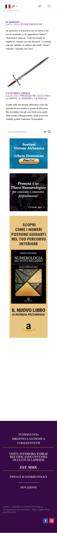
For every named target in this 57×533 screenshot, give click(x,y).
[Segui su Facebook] (45, 520)
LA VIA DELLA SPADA (18, 93)
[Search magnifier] (49, 132)
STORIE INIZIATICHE (31, 24)
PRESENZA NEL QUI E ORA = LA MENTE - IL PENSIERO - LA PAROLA (28, 97)
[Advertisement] (28, 380)
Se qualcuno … (14, 21)
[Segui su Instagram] (51, 520)
